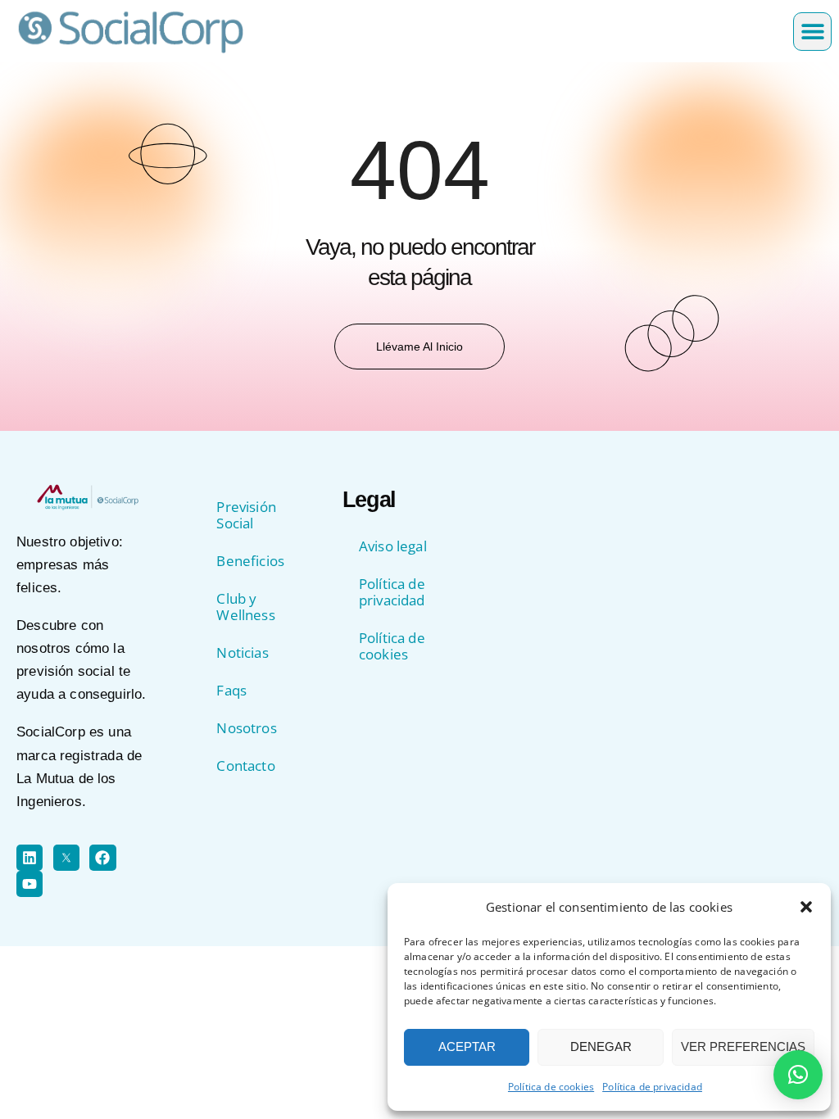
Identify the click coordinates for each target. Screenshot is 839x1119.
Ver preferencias (743, 1046)
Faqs (231, 690)
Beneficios (250, 560)
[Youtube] (29, 884)
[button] (806, 907)
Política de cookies (551, 1087)
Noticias (242, 652)
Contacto (245, 765)
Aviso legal (393, 546)
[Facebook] (102, 858)
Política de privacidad (652, 1087)
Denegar (601, 1046)
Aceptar (467, 1046)
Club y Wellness (245, 606)
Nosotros (246, 727)
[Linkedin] (29, 858)
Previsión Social (246, 514)
